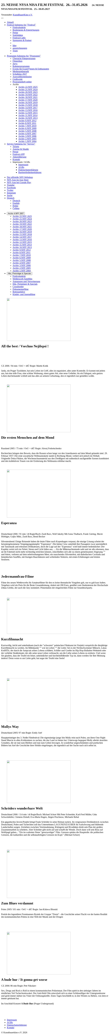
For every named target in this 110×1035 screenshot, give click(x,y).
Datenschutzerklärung (17, 1025)
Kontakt (10, 1027)
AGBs (10, 1022)
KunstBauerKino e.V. (23, 15)
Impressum (12, 1020)
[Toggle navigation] (2, 18)
